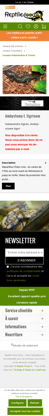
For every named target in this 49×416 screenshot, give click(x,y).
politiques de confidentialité (24, 271)
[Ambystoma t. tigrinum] (24, 79)
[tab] (24, 176)
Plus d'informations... (24, 396)
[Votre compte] (36, 26)
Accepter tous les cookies (25, 411)
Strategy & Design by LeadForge (30, 369)
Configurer (17, 402)
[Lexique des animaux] (32, 103)
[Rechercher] (20, 26)
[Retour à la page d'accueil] (24, 13)
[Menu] (5, 26)
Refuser (34, 402)
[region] (24, 79)
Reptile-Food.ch (24, 366)
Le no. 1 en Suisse (24, 2)
